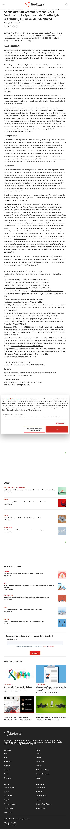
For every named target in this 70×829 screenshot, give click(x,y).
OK (57, 429)
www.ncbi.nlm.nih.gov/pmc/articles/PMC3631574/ (27, 346)
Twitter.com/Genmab (21, 200)
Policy (6, 499)
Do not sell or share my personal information (34, 429)
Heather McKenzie (8, 492)
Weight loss (8, 527)
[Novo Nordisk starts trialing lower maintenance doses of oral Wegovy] (62, 531)
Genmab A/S (40, 50)
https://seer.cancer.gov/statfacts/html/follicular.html (20, 282)
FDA (5, 583)
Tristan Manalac (8, 623)
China (5, 607)
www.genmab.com (20, 239)
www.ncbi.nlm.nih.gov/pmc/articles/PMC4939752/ (20, 357)
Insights (6, 715)
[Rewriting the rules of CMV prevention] (19, 704)
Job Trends (40, 715)
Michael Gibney (7, 520)
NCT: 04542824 (26, 131)
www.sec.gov (22, 244)
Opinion (6, 571)
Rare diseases (8, 684)
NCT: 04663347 (48, 126)
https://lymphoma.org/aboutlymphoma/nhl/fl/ (18, 302)
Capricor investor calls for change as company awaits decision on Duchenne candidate (29, 490)
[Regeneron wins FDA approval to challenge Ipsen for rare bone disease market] (19, 674)
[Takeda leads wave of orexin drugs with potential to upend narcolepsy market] (62, 599)
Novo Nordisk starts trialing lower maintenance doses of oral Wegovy (24, 530)
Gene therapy (40, 684)
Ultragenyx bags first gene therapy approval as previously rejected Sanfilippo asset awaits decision (51, 688)
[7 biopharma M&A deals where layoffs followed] (51, 704)
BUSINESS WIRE (28, 50)
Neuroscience (8, 595)
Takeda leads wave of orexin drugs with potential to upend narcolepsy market (26, 597)
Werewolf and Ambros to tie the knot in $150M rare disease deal (22, 517)
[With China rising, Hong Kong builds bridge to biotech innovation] (62, 611)
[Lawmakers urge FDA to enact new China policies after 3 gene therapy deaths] (62, 503)
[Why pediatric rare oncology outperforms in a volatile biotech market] (62, 575)
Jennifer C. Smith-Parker (25, 719)
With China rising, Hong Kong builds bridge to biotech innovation (23, 609)
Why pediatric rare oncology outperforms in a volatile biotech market (23, 573)
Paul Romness (7, 575)
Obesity (6, 619)
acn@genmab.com (23, 385)
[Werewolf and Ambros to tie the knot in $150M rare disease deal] (62, 519)
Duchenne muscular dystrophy (14, 487)
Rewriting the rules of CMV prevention (16, 717)
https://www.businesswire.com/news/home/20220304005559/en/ (24, 365)
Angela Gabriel (55, 719)
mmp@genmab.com (25, 375)
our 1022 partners (13, 399)
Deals (6, 515)
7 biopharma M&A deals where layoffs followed (51, 717)
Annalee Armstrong (8, 611)
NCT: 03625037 (23, 118)
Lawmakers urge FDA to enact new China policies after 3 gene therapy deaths (26, 502)
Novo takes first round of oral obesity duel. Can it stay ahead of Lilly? (24, 621)
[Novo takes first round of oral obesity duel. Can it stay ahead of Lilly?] (62, 623)
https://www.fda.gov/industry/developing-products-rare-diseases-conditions (28, 274)
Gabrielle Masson (8, 504)
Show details (60, 423)
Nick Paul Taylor (8, 532)
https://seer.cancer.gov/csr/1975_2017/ (16, 288)
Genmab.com (60, 198)
